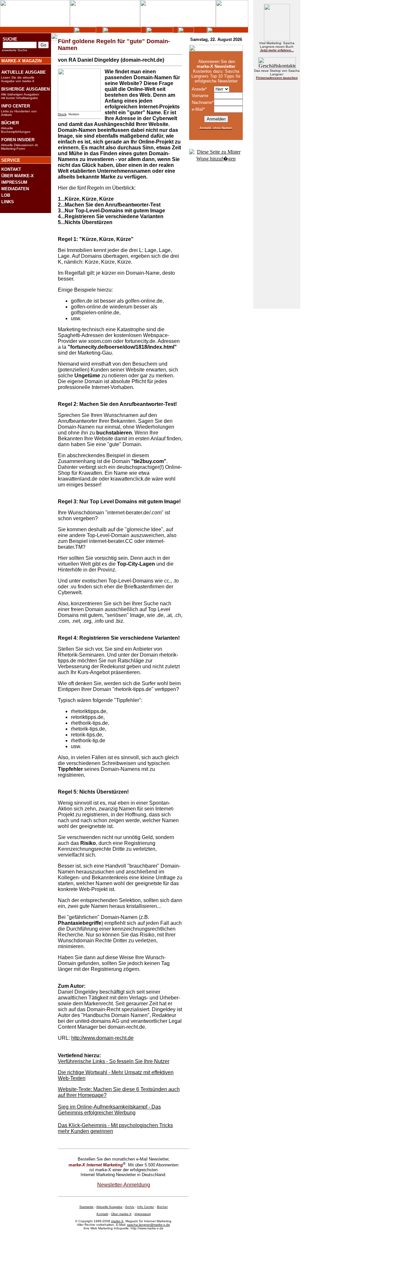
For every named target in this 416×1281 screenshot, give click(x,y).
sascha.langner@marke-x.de (148, 1224)
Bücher (162, 1207)
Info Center (145, 1207)
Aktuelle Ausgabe (109, 1207)
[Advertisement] (276, 182)
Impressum (143, 1214)
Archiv (129, 1207)
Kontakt (102, 1214)
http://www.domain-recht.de (102, 1038)
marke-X (117, 1221)
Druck (62, 114)
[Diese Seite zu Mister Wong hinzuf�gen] (216, 158)
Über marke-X (121, 1214)
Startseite (86, 1207)
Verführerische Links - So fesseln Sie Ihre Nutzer (113, 1061)
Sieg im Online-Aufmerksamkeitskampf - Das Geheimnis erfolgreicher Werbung (109, 1109)
